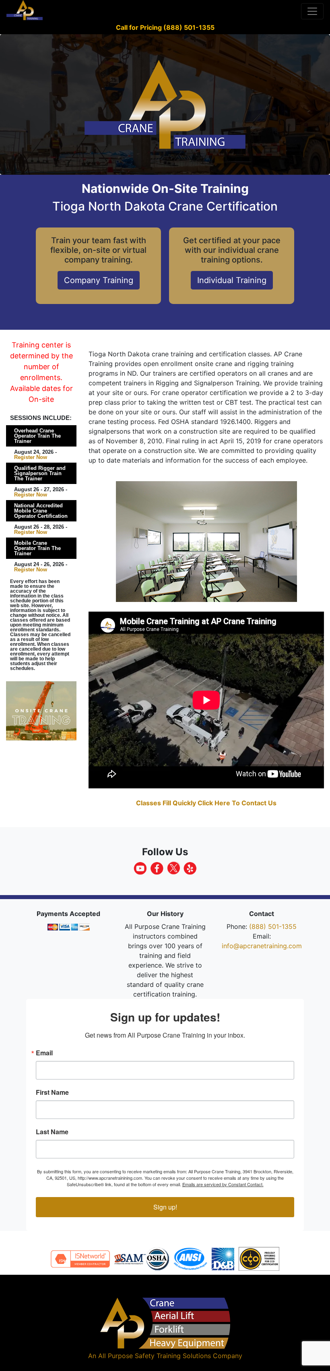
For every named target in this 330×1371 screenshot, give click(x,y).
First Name (52, 1092)
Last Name (52, 1132)
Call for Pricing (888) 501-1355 (165, 27)
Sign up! (165, 1207)
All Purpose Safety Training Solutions (154, 1356)
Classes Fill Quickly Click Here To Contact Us (206, 803)
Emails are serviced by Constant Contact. (223, 1184)
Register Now (30, 457)
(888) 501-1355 (273, 926)
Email (44, 1053)
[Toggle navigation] (312, 11)
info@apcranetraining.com (262, 946)
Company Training (98, 280)
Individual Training (231, 280)
